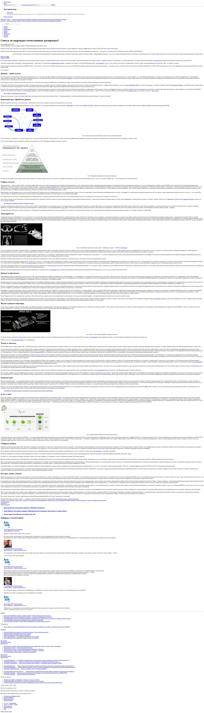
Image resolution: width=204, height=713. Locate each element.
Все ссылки (4, 640)
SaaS (20, 500)
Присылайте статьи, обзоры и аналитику (67, 499)
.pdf (51, 86)
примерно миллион (188, 199)
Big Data (12, 500)
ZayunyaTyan (13, 661)
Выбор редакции (5, 504)
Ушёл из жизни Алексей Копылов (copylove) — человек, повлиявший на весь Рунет (28, 617)
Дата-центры (32, 500)
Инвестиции (7, 29)
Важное (3, 613)
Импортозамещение (42, 500)
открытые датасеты (51, 186)
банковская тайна (134, 85)
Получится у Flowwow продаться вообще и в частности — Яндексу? (25, 650)
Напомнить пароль (27, 5)
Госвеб (5, 28)
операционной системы (57, 63)
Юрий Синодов (8, 550)
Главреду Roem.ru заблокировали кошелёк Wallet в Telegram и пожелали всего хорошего (50, 671)
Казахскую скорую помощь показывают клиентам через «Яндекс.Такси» (39, 661)
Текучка (6, 36)
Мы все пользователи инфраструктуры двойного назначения (23, 620)
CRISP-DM (69, 105)
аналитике (53, 269)
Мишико (12, 660)
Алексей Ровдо (8, 587)
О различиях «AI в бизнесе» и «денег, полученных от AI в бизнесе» (24, 681)
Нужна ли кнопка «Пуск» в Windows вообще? (33, 668)
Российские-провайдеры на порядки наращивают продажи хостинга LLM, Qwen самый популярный (33, 682)
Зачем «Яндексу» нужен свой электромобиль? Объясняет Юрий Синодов (27, 621)
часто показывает (197, 362)
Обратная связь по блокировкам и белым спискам (17, 633)
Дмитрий (12, 673)
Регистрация (7, 2)
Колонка (73, 500)
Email (5, 5)
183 (34, 514)
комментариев (5, 502)
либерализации (133, 90)
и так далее (64, 207)
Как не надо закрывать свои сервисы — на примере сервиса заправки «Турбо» (40, 663)
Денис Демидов (8, 531)
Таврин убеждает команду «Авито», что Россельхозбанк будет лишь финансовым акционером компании (46, 667)
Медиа (5, 26)
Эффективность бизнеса (99, 500)
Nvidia (16, 500)
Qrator (16, 704)
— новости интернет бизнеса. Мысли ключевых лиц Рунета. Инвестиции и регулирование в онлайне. (31, 21)
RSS (5, 709)
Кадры (5, 31)
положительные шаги (18, 340)
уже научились (97, 451)
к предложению (157, 60)
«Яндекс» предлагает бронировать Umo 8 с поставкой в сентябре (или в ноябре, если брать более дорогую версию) (37, 627)
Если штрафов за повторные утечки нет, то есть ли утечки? (21, 679)
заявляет (69, 78)
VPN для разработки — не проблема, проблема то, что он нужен (21, 636)
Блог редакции (8, 706)
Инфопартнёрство (9, 699)
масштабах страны (160, 298)
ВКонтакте (10, 12)
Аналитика (25, 500)
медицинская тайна (177, 85)
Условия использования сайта (12, 696)
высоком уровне (31, 90)
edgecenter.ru (12, 703)
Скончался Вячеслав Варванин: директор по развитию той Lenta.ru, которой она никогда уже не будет (45, 666)
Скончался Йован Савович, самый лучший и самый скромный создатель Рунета (27, 615)
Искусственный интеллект (63, 500)
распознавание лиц (102, 370)
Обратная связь (8, 707)
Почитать (3, 629)
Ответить (20, 529)
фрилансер (12, 666)
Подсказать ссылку (6, 642)
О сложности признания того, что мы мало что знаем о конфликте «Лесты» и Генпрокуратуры (42, 660)
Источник (124, 247)
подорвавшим (94, 337)
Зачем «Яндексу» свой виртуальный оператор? (20, 647)
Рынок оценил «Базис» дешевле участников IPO (23, 652)
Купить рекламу (8, 16)
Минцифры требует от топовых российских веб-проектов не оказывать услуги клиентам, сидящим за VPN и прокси (37, 618)
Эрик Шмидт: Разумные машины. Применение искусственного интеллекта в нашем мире (28, 390)
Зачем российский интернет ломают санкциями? (17, 635)
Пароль (29, 5)
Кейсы (5, 32)
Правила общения (9, 697)
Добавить (5, 518)
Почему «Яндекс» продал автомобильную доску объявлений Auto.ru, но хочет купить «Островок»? (34, 646)
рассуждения (100, 63)
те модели (33, 250)
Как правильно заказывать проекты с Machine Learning (19, 203)
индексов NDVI (39, 352)
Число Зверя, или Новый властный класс (15, 93)
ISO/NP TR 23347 (88, 105)
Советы (6, 35)
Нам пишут (7, 33)
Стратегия (89, 500)
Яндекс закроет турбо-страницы (26, 674)
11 (44, 508)
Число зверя (155, 90)
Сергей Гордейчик (81, 500)
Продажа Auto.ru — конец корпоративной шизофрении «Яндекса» (25, 649)
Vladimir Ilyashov (14, 668)
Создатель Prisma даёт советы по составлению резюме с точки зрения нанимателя (26, 632)
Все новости (4, 654)
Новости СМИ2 (5, 56)
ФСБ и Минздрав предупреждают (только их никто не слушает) (21, 638)
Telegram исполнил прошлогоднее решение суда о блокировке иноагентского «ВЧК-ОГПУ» (42, 673)
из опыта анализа (31, 263)
